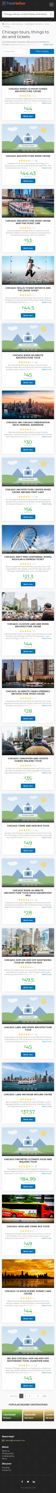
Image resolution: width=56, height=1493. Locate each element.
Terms (4, 1459)
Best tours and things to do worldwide (13, 3)
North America (16, 24)
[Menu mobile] (51, 5)
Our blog (6, 1468)
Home (7, 24)
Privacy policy (8, 1453)
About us (6, 1451)
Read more (48, 44)
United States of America (33, 24)
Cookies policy (8, 1456)
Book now (28, 116)
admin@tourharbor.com (15, 1440)
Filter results (42, 51)
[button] (20, 83)
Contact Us (6, 1470)
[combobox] (28, 14)
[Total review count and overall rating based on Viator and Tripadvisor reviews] (36, 161)
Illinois (46, 24)
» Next (44, 1396)
